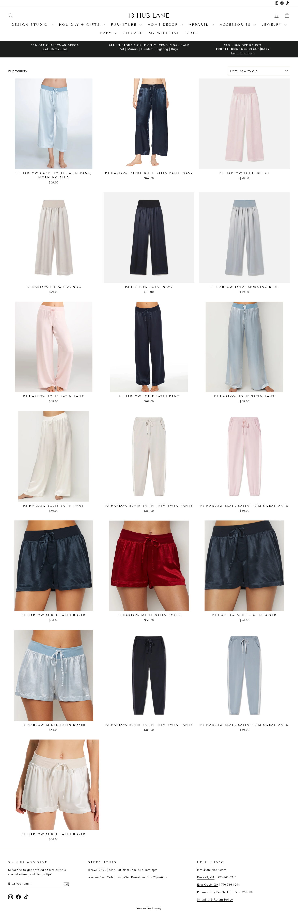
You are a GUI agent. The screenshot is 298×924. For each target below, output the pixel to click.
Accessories (236, 24)
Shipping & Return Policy (215, 899)
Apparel (200, 24)
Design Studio (31, 24)
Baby (107, 33)
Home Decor (164, 24)
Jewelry (272, 24)
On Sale (133, 33)
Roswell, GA (205, 877)
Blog (191, 33)
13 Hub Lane (149, 15)
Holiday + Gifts (80, 24)
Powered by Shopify (149, 908)
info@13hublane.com (211, 870)
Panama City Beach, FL (213, 892)
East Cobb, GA (207, 884)
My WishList (164, 33)
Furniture (124, 24)
